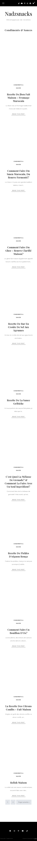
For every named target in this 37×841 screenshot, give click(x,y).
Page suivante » (23, 802)
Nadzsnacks (18, 13)
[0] (32, 3)
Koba (35, 838)
